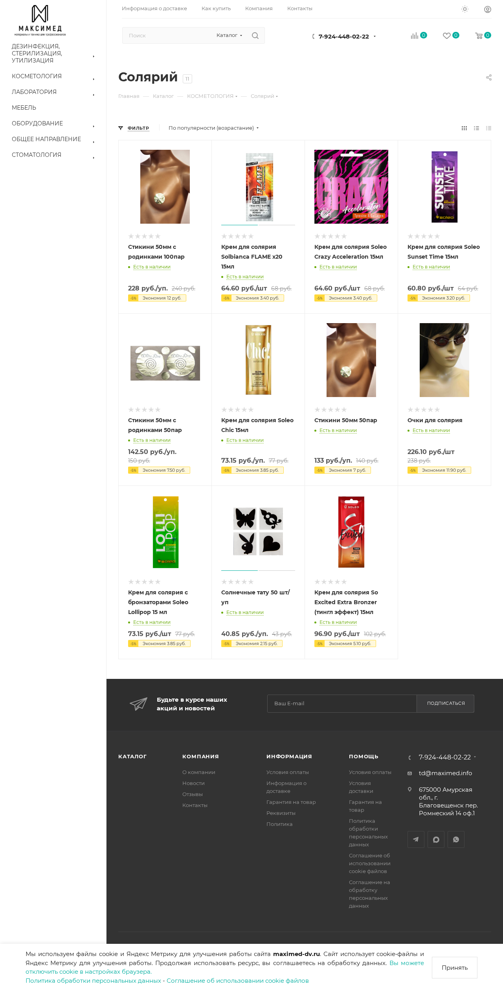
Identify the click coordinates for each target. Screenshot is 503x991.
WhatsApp (456, 839)
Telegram (416, 839)
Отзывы (192, 794)
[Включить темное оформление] (464, 8)
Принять (455, 967)
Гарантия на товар (291, 802)
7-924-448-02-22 (344, 36)
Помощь (363, 756)
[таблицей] (488, 127)
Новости (193, 783)
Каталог (132, 756)
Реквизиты (281, 813)
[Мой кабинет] (487, 10)
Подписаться (446, 703)
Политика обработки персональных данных (93, 980)
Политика (279, 824)
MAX (436, 839)
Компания (200, 756)
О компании (198, 772)
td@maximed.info (445, 773)
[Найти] (255, 35)
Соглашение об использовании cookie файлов (238, 980)
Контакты (194, 805)
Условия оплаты (287, 772)
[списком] (476, 127)
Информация (289, 756)
